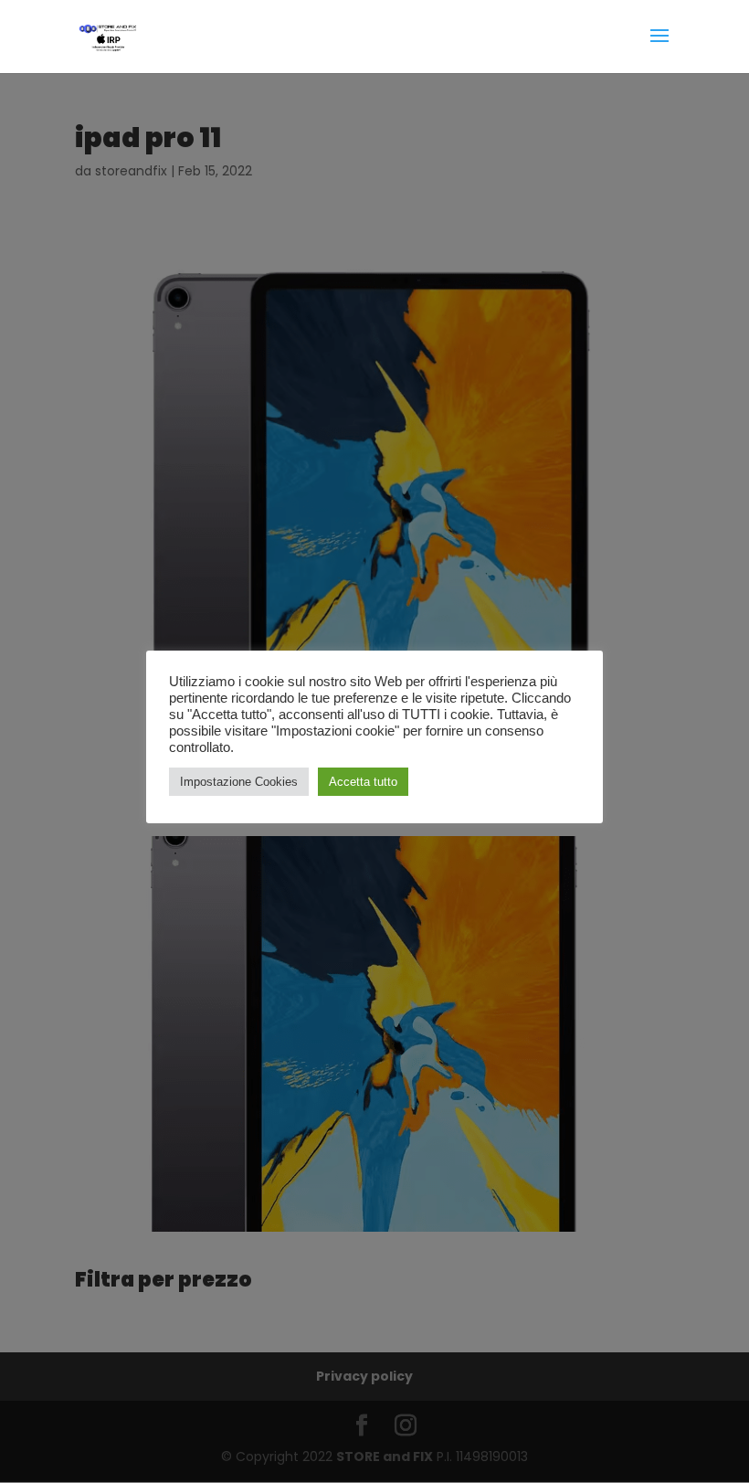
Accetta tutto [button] (363, 782)
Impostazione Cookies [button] (239, 782)
